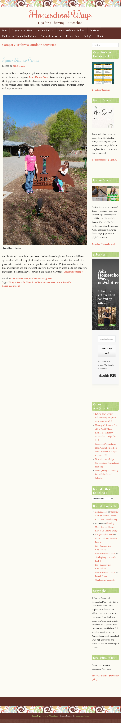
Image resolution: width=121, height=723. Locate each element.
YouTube (94, 30)
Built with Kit (107, 375)
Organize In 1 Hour (22, 30)
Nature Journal (45, 30)
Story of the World (51, 36)
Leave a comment (11, 286)
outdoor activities (37, 278)
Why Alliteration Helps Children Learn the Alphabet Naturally (107, 463)
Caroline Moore (82, 716)
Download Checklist (101, 90)
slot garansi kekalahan (104, 534)
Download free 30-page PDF (104, 159)
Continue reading (73, 271)
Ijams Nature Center (20, 60)
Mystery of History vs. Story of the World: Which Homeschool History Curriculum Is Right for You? (106, 433)
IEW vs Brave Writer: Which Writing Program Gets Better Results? (105, 417)
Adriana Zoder (101, 511)
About (100, 36)
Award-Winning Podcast (72, 30)
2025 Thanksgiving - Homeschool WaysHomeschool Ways (105, 550)
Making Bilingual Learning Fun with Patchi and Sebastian (106, 474)
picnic (49, 278)
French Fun (72, 36)
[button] (107, 317)
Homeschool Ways (60, 14)
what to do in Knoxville (61, 282)
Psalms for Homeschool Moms (19, 36)
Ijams (28, 282)
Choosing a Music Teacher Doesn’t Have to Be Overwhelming (106, 515)
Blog (4, 30)
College (88, 36)
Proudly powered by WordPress (45, 716)
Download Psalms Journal (103, 244)
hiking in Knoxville (17, 282)
